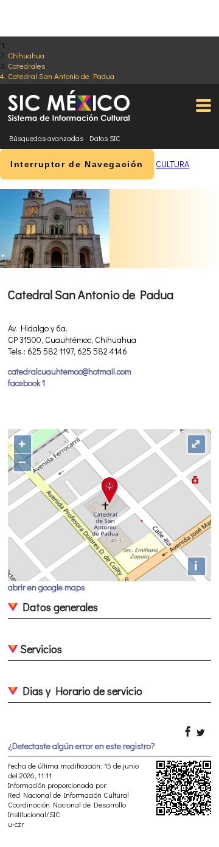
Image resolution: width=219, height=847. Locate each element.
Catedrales (26, 65)
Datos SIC (104, 138)
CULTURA (172, 164)
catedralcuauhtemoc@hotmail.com (69, 371)
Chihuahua (26, 55)
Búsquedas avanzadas (46, 138)
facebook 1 (26, 383)
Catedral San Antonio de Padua (61, 76)
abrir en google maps (46, 587)
